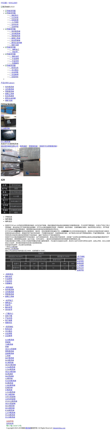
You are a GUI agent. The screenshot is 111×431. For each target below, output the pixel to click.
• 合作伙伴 (14, 24)
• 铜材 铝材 (14, 45)
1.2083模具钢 (10, 385)
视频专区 (8, 323)
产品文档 (8, 318)
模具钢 (28, 428)
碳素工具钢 (9, 94)
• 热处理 (14, 52)
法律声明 (80, 270)
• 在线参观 (14, 20)
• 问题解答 (14, 63)
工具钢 (7, 356)
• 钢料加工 (14, 49)
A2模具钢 (9, 378)
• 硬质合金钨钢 (16, 43)
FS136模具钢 (10, 415)
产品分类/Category (8, 83)
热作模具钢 (9, 87)
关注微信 (8, 331)
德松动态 (8, 276)
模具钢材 (23, 146)
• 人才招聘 (14, 22)
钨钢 (7, 347)
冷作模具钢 (9, 89)
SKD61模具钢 (10, 365)
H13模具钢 (9, 362)
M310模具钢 (10, 408)
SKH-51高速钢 (10, 349)
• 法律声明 (14, 27)
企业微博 (8, 336)
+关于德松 (81, 256)
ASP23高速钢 (10, 397)
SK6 (2, 115)
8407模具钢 (9, 358)
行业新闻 (8, 279)
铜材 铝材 (9, 100)
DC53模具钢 (5, 141)
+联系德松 (9, 327)
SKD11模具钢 (10, 372)
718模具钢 (9, 344)
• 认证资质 (14, 18)
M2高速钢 (9, 374)
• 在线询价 (14, 77)
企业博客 (8, 333)
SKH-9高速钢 (10, 403)
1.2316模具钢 (10, 392)
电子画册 (8, 320)
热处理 (8, 305)
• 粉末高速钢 (15, 40)
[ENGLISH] (13, 3)
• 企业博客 (14, 72)
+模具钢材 (9, 287)
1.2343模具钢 (10, 369)
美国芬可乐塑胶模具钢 (48, 146)
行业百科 (8, 281)
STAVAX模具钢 (11, 401)
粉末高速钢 (9, 96)
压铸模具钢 (9, 353)
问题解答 (8, 283)
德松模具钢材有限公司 (9, 146)
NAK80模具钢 (10, 381)
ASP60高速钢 (10, 399)
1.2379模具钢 (10, 413)
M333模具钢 (10, 406)
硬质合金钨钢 (10, 98)
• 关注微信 (14, 70)
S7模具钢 (8, 390)
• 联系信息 (14, 68)
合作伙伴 (80, 268)
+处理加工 (9, 300)
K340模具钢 (9, 410)
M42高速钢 (9, 376)
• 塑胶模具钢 (15, 36)
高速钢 (7, 342)
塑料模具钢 (9, 351)
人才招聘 (80, 266)
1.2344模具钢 (10, 367)
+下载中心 (9, 313)
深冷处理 (8, 309)
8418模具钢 (9, 360)
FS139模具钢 (10, 417)
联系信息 (8, 329)
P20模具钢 (9, 383)
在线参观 (80, 263)
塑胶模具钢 (9, 91)
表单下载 (8, 316)
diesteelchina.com (59, 428)
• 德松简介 (14, 15)
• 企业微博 (14, 74)
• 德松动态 (14, 56)
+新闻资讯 (9, 274)
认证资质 (80, 261)
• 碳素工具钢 (15, 38)
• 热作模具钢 (15, 31)
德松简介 (80, 259)
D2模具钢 (9, 387)
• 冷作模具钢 (15, 33)
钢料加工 (8, 303)
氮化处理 (8, 307)
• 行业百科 (14, 61)
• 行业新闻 (14, 59)
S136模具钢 (5, 128)
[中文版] (4, 3)
